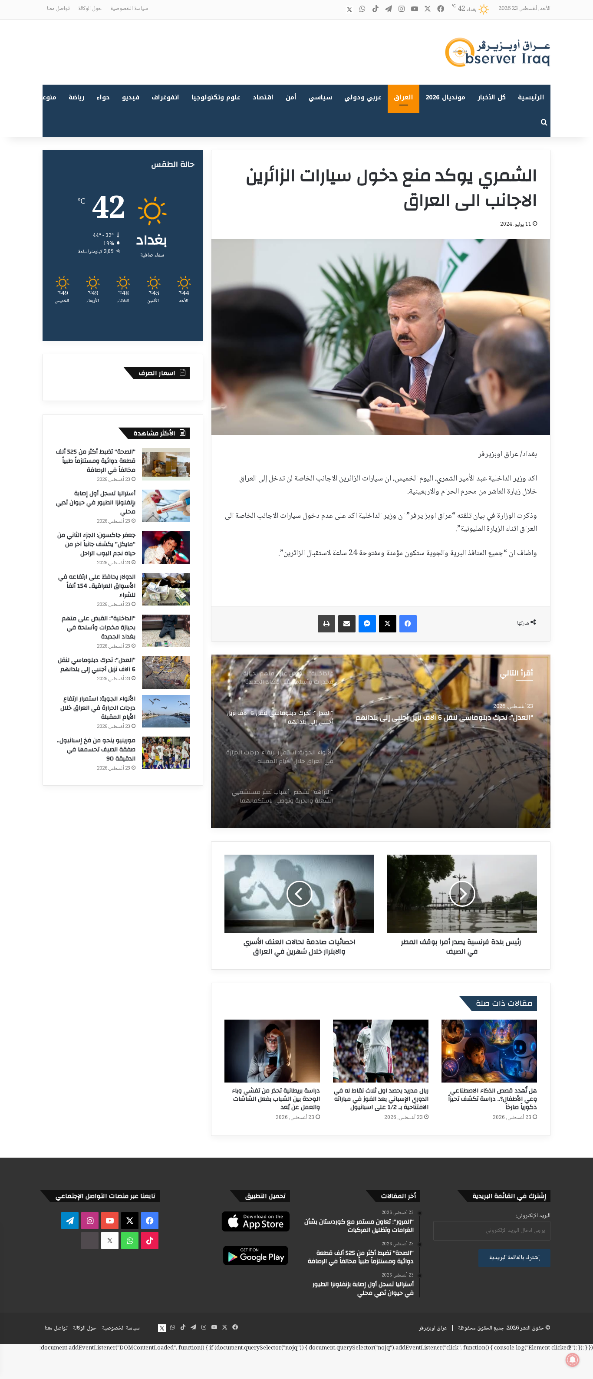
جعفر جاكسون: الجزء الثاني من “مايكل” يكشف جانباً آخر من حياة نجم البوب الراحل (96, 544)
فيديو (130, 97)
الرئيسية (531, 97)
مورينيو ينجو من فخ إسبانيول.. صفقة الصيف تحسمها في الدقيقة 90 (96, 749)
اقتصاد (263, 97)
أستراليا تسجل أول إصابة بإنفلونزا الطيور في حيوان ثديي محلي (95, 502)
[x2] (349, 9)
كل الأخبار (492, 97)
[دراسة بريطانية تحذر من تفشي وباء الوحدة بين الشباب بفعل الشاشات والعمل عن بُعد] (272, 1051)
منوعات (45, 97)
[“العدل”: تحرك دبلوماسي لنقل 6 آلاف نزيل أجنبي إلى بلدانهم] (166, 672)
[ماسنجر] (367, 623)
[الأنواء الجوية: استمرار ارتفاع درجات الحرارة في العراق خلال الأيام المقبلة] (380, 741)
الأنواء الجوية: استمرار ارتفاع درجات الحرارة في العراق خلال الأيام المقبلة (446, 722)
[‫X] (387, 623)
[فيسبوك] (408, 623)
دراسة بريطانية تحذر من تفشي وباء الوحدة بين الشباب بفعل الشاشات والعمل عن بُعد (276, 1099)
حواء (103, 97)
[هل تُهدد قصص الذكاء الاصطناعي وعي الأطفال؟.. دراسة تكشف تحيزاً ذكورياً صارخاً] (489, 1051)
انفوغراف (165, 97)
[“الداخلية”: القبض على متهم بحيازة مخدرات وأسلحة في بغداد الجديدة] (166, 631)
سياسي (320, 97)
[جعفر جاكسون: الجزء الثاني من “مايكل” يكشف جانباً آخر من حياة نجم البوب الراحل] (166, 547)
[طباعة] (326, 623)
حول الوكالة (90, 8)
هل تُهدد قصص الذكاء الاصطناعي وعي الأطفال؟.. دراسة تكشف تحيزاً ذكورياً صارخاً (492, 1099)
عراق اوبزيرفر (433, 1328)
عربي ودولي (363, 97)
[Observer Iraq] (497, 52)
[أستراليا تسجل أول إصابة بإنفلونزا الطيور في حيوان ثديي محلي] (166, 506)
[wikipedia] (336, 9)
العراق (403, 97)
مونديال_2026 (445, 97)
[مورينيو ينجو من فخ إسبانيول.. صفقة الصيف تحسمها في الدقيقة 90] (166, 753)
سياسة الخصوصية (129, 8)
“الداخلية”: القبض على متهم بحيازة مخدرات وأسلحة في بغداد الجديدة (98, 627)
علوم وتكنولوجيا (215, 97)
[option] (380, 741)
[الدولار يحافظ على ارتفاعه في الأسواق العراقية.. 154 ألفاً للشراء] (166, 589)
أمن (291, 97)
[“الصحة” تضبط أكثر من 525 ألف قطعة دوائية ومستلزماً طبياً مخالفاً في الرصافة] (166, 464)
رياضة (76, 97)
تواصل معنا (58, 8)
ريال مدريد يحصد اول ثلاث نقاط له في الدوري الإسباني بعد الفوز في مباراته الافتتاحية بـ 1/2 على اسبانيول (381, 1099)
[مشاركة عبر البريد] (347, 623)
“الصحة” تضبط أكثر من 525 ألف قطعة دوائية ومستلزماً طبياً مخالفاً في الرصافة (95, 461)
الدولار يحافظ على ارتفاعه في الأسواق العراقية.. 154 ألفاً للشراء (96, 586)
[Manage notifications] (573, 1360)
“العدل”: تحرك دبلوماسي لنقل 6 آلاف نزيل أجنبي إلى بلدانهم (96, 665)
